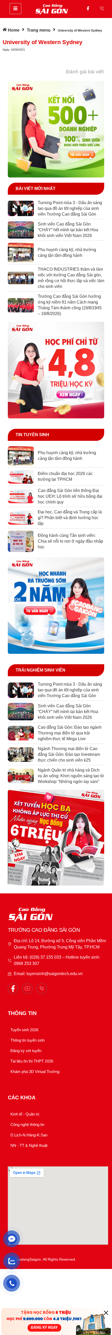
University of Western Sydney (42, 42)
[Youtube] (27, 988)
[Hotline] (102, 8)
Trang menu (39, 30)
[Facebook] (88, 8)
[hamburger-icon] (15, 8)
